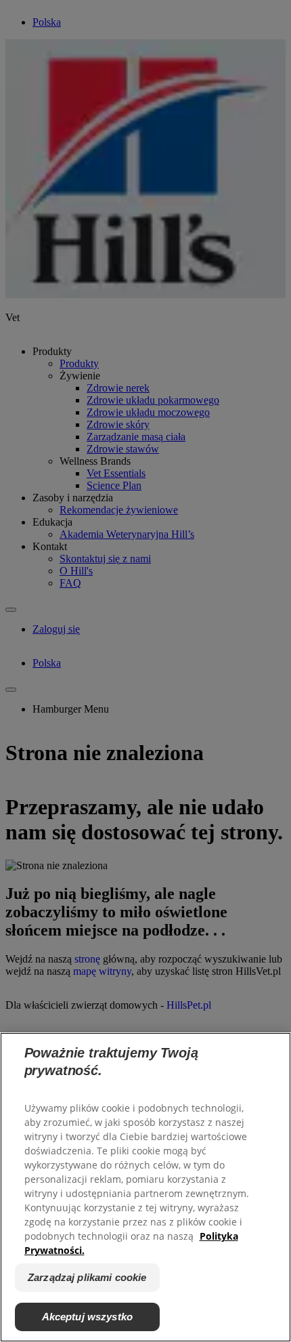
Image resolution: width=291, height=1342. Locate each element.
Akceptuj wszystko (87, 1316)
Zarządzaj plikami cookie (87, 1277)
